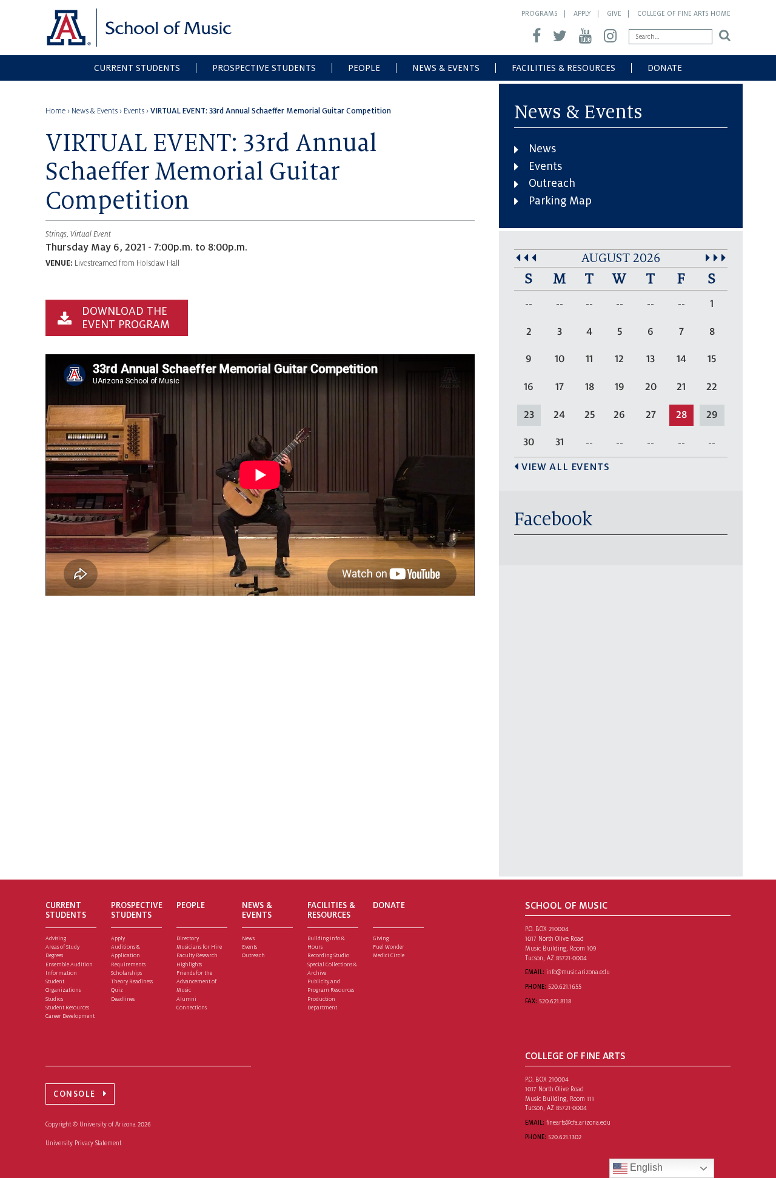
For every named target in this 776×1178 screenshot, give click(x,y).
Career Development (70, 1016)
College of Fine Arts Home (684, 13)
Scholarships (126, 973)
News (542, 149)
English (645, 1167)
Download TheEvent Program (126, 318)
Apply (582, 13)
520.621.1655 (564, 986)
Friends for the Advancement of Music (196, 982)
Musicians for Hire (199, 947)
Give (614, 13)
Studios (54, 999)
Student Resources (67, 1008)
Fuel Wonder (388, 947)
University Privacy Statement (83, 1143)
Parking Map (560, 201)
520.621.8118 (555, 1001)
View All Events (565, 467)
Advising (55, 938)
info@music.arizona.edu (578, 972)
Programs (539, 13)
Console (74, 1094)
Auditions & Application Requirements (128, 956)
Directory (187, 938)
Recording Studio (328, 955)
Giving (381, 938)
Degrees (54, 955)
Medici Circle (388, 955)
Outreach (552, 183)
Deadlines (123, 999)
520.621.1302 (564, 1137)
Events (545, 166)
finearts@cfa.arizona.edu (578, 1122)
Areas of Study (62, 947)
